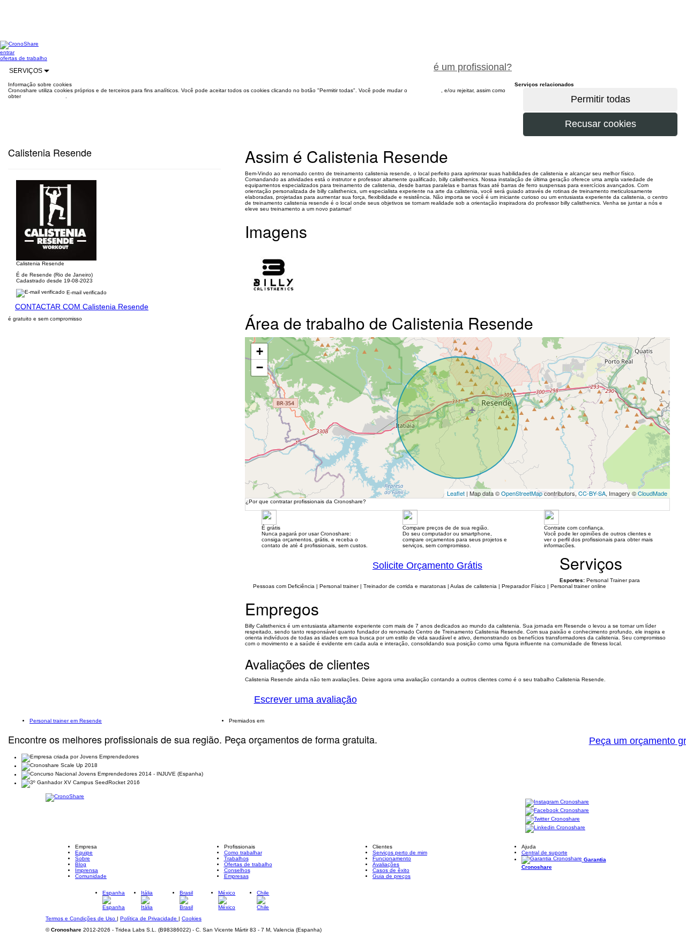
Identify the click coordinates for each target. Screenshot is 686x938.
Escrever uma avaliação (305, 699)
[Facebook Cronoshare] (557, 811)
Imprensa (86, 870)
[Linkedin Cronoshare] (555, 828)
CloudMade (652, 493)
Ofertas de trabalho (248, 864)
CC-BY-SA (592, 493)
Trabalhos (236, 858)
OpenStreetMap (521, 493)
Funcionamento (391, 858)
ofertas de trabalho (23, 58)
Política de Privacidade (149, 918)
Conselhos (237, 870)
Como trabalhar (243, 852)
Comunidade (91, 876)
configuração (425, 90)
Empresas (236, 876)
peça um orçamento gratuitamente (603, 61)
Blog (80, 864)
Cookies (192, 918)
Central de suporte (544, 852)
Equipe (84, 852)
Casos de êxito (390, 870)
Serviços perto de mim (399, 852)
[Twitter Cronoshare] (552, 820)
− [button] (259, 367)
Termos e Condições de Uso (81, 918)
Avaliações (385, 864)
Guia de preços (391, 876)
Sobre (82, 858)
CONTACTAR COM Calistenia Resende (81, 306)
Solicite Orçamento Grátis (427, 565)
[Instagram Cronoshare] (557, 803)
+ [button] (259, 351)
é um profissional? (473, 67)
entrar (7, 52)
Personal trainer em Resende (65, 721)
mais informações (44, 96)
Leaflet (456, 493)
